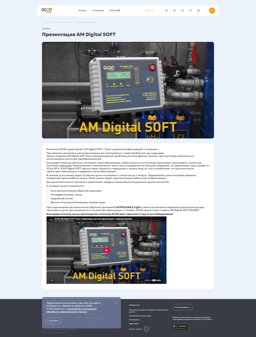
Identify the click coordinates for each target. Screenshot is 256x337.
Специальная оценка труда (140, 316)
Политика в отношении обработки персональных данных (149, 311)
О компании (98, 10)
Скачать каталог (135, 329)
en (152, 10)
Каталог (82, 10)
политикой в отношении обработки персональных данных (71, 310)
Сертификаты (134, 320)
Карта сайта (133, 324)
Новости (69, 22)
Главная (48, 22)
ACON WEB (114, 10)
